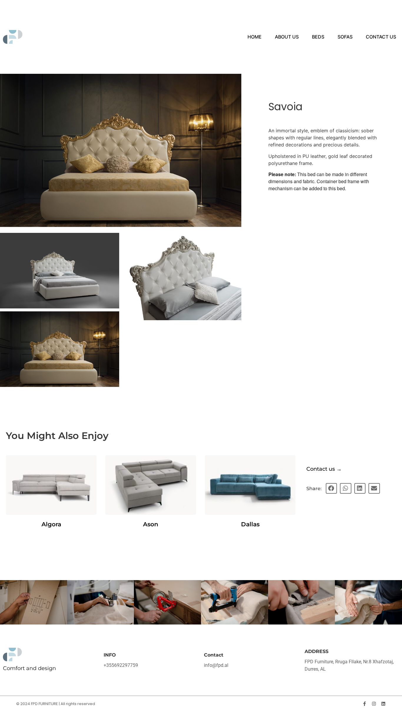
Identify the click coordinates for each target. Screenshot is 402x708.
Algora (51, 524)
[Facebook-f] (364, 704)
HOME (254, 37)
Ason (150, 524)
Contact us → (324, 469)
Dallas (250, 524)
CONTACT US (381, 37)
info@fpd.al (216, 665)
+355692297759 (121, 665)
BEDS (318, 37)
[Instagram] (374, 704)
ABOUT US (287, 37)
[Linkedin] (383, 704)
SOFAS (345, 37)
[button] (331, 488)
